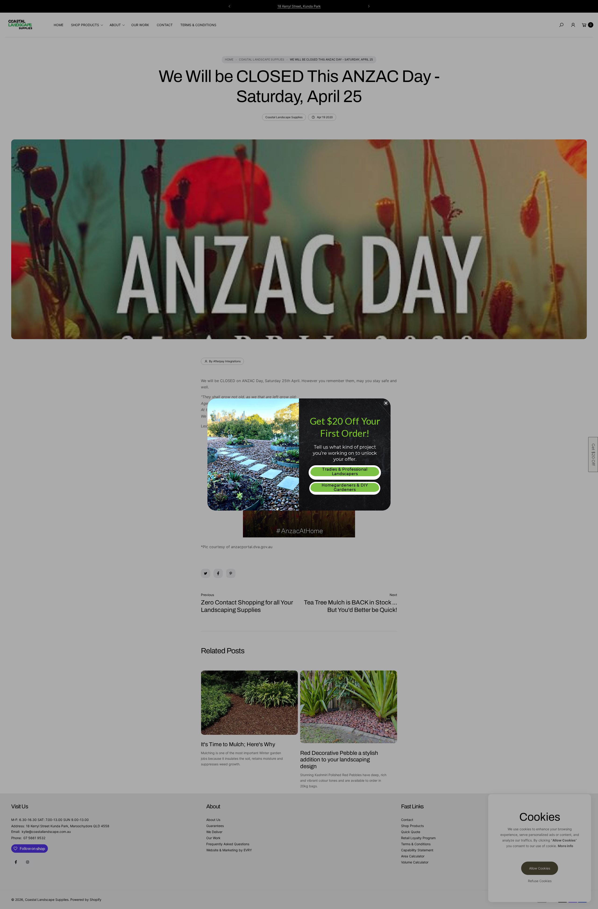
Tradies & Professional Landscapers (345, 471)
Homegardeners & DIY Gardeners (345, 487)
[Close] (386, 403)
